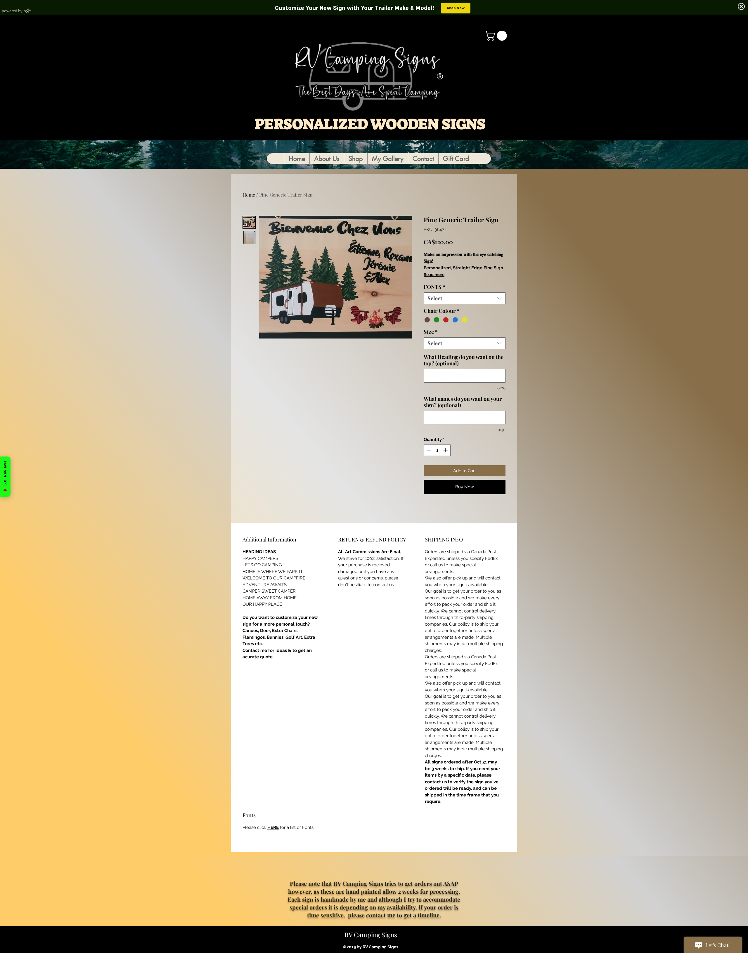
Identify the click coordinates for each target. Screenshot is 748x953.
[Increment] (446, 450)
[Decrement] (428, 450)
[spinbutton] (437, 450)
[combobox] (464, 298)
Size (431, 332)
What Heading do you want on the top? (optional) (463, 360)
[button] (497, 36)
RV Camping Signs (370, 934)
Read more (434, 274)
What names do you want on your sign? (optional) (463, 401)
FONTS (434, 287)
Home (249, 195)
